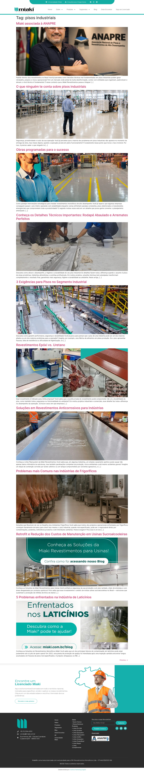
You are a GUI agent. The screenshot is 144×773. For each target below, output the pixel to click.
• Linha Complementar (76, 746)
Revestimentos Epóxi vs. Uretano (40, 345)
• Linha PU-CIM (77, 728)
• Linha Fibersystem (78, 735)
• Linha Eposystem (78, 732)
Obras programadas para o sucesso (42, 150)
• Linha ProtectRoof (78, 741)
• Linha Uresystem (77, 739)
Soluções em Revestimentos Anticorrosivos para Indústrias (59, 408)
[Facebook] (125, 728)
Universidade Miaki (59, 738)
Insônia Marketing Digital (78, 769)
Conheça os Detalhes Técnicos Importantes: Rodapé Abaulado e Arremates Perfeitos (72, 217)
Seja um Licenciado (123, 9)
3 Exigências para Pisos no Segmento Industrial (51, 282)
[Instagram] (117, 728)
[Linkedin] (121, 728)
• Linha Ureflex (76, 737)
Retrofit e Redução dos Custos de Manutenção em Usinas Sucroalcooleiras (71, 534)
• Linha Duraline (77, 730)
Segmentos (83, 9)
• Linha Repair (76, 743)
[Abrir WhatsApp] (139, 768)
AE (55, 735)
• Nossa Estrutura (77, 724)
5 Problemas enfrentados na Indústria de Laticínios (53, 597)
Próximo (124, 660)
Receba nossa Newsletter (101, 719)
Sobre (58, 9)
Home (50, 9)
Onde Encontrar (106, 9)
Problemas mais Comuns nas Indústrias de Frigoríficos (56, 471)
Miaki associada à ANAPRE (36, 23)
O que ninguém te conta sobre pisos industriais (51, 86)
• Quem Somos (77, 722)
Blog (95, 9)
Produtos (70, 9)
